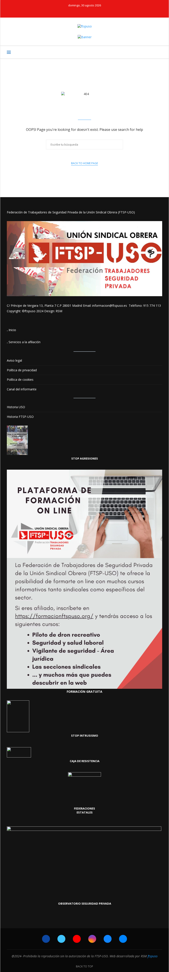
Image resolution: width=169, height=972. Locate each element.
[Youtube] (82, 11)
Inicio (12, 330)
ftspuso (153, 956)
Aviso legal (14, 360)
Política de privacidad (22, 370)
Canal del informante (22, 389)
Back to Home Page (84, 163)
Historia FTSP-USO (20, 417)
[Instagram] (87, 11)
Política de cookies (20, 379)
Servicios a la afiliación (24, 342)
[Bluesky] (93, 11)
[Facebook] (70, 11)
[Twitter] (76, 11)
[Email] (99, 11)
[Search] (160, 52)
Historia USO (16, 407)
